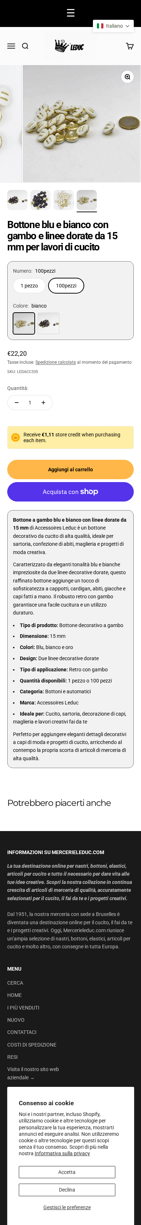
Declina (67, 1190)
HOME (14, 995)
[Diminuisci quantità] (17, 402)
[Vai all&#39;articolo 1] (17, 201)
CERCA (15, 983)
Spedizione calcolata (55, 362)
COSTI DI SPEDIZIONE (31, 1045)
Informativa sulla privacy (62, 1153)
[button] (113, 26)
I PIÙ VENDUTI (23, 1008)
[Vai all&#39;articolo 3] (64, 201)
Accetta (67, 1172)
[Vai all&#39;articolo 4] (87, 201)
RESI (12, 1057)
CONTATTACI (22, 1032)
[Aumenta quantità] (43, 402)
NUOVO (16, 1020)
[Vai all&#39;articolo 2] (40, 201)
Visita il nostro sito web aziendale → (33, 1073)
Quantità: (17, 388)
